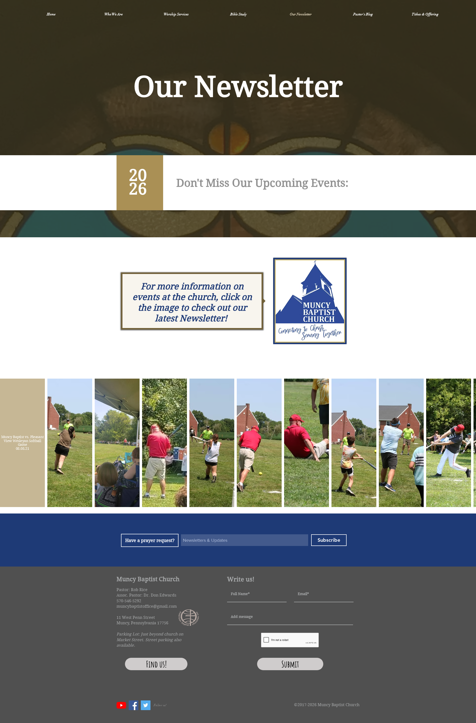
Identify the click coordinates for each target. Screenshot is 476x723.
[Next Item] (467, 443)
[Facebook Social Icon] (133, 705)
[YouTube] (121, 705)
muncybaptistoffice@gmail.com (147, 606)
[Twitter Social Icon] (145, 705)
